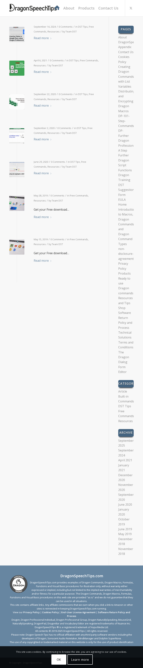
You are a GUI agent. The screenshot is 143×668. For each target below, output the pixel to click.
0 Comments (66, 26)
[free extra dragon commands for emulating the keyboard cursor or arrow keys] (16, 68)
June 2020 (125, 504)
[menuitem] (57, 8)
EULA (122, 200)
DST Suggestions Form (127, 190)
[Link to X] (131, 8)
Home (122, 204)
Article (122, 391)
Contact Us (126, 52)
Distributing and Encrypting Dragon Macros (126, 101)
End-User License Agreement (78, 612)
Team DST (71, 31)
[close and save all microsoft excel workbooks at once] (16, 101)
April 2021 (125, 460)
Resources (53, 31)
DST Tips (83, 26)
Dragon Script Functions (125, 165)
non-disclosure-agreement (126, 254)
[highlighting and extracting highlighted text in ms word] (16, 169)
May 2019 (125, 534)
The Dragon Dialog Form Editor (123, 362)
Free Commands (89, 60)
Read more (41, 38)
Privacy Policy (31, 612)
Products (124, 273)
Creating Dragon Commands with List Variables (126, 77)
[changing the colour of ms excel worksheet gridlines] (16, 135)
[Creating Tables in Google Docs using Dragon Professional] (16, 34)
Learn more (80, 660)
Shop (121, 308)
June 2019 (125, 529)
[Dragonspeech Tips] (33, 8)
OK (59, 660)
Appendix (124, 47)
